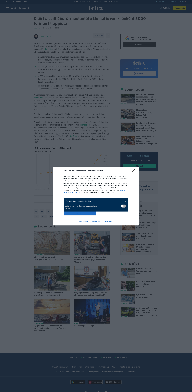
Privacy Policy (108, 221)
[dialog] (96, 196)
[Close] (134, 171)
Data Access (96, 221)
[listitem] (95, 201)
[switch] (123, 206)
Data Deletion (83, 221)
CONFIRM (80, 213)
